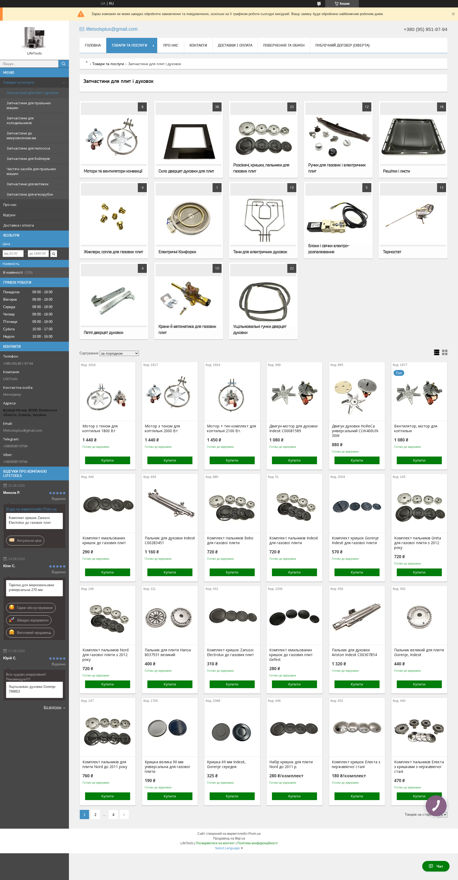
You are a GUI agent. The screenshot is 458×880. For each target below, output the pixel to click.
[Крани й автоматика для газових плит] (189, 301)
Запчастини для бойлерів (28, 158)
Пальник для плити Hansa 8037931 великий (168, 652)
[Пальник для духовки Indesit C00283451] (170, 506)
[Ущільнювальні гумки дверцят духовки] (263, 301)
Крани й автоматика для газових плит (187, 329)
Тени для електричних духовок (260, 251)
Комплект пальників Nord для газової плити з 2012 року (105, 655)
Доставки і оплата (235, 45)
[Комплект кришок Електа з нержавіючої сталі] (357, 730)
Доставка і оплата (18, 225)
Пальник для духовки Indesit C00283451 (170, 540)
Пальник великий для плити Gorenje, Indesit (419, 652)
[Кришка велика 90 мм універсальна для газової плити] (170, 730)
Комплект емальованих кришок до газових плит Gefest (291, 655)
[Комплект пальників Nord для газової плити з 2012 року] (107, 618)
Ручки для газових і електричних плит (336, 168)
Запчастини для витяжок (28, 184)
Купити (108, 460)
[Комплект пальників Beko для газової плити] (232, 506)
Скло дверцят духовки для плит (186, 171)
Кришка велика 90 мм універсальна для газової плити (167, 767)
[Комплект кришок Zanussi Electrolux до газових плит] (232, 618)
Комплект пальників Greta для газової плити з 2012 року (417, 543)
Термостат (392, 251)
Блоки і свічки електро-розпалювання (328, 248)
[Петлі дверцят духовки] (114, 301)
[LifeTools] (34, 38)
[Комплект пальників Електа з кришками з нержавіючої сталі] (419, 730)
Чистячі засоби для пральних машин (31, 171)
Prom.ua (254, 834)
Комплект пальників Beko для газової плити (230, 540)
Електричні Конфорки (177, 251)
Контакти (198, 45)
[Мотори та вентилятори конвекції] (114, 139)
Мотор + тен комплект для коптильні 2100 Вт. (231, 428)
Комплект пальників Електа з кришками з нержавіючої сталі (419, 767)
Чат (440, 866)
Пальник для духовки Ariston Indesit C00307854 (354, 652)
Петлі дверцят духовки (103, 332)
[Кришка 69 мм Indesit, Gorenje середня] (232, 730)
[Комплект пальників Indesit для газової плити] (294, 506)
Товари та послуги (18, 82)
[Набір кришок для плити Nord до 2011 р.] (294, 730)
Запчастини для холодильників (20, 120)
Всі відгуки (52, 707)
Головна (93, 45)
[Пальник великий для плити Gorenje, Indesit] (419, 618)
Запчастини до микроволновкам (21, 135)
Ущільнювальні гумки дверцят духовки (259, 329)
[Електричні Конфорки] (189, 220)
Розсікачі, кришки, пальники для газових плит (261, 168)
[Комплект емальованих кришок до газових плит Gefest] (294, 618)
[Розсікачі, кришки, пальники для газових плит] (263, 139)
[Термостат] (413, 220)
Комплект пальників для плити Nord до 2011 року (104, 764)
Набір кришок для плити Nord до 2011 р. (291, 764)
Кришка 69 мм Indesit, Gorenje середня (226, 764)
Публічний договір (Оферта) (342, 45)
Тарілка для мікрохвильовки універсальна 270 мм (31, 587)
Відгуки (9, 215)
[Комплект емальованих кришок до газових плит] (107, 506)
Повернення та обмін (284, 45)
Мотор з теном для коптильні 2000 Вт (162, 428)
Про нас (9, 204)
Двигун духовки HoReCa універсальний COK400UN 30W (355, 431)
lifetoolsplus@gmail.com (22, 430)
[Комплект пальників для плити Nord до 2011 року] (107, 730)
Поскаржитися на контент (215, 843)
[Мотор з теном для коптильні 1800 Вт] (107, 394)
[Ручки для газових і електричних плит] (338, 139)
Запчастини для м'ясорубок (30, 194)
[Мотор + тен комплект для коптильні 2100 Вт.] (232, 394)
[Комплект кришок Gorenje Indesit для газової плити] (357, 506)
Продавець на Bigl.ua (229, 838)
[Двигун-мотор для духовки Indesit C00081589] (294, 394)
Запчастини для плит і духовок (33, 92)
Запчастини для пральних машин (29, 105)
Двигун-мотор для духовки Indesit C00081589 (293, 428)
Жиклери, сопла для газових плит (113, 251)
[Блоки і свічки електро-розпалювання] (338, 220)
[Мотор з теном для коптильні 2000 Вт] (170, 394)
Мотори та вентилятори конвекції (113, 171)
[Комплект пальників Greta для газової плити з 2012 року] (419, 506)
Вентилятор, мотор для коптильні (415, 428)
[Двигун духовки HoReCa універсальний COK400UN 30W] (357, 394)
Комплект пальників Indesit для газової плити (293, 540)
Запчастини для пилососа (28, 148)
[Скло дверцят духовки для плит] (189, 139)
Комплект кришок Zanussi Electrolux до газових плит (30, 520)
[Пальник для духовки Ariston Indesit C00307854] (357, 618)
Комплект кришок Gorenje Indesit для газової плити (355, 540)
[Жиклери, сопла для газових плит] (114, 220)
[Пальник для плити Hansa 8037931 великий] (170, 618)
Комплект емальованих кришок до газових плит (104, 540)
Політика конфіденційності (257, 843)
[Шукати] (63, 64)
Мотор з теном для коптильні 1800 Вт (100, 428)
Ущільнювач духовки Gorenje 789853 (32, 689)
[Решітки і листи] (413, 139)
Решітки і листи (396, 171)
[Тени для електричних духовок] (263, 220)
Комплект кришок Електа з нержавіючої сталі (356, 764)
